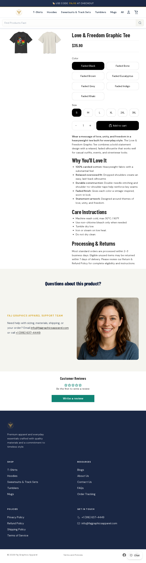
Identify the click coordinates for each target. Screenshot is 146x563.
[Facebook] (124, 555)
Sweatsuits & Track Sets (76, 12)
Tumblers (100, 12)
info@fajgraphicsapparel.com (50, 328)
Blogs (80, 470)
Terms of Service (17, 535)
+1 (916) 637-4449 (28, 332)
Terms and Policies (73, 555)
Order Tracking (86, 494)
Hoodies (52, 12)
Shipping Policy (16, 529)
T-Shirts (38, 12)
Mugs (113, 12)
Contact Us (84, 482)
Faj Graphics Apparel (26, 554)
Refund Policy (15, 523)
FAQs (80, 488)
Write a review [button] (73, 398)
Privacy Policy (15, 517)
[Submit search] (140, 22)
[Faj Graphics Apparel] (19, 12)
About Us (83, 476)
